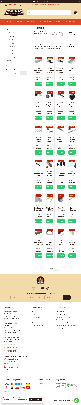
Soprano (49, 68)
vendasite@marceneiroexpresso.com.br (47, 4)
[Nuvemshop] (62, 401)
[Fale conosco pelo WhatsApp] (76, 400)
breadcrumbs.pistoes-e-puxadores (40, 34)
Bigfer (61, 102)
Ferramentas (30, 22)
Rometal (38, 102)
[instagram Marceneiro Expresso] (33, 288)
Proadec (49, 171)
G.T (61, 171)
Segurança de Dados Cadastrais (66, 323)
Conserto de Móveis (45, 22)
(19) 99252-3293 (12, 4)
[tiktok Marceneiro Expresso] (47, 288)
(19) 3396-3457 (26, 4)
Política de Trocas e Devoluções (66, 325)
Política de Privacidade (63, 317)
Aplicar (23, 73)
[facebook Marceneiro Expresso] (38, 288)
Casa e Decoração (70, 22)
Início (35, 31)
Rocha (49, 102)
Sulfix (49, 205)
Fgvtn (38, 68)
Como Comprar (61, 328)
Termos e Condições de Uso (65, 320)
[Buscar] (68, 13)
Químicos (58, 22)
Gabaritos (9, 22)
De (6, 69)
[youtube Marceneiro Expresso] (42, 288)
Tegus (61, 205)
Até (14, 69)
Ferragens (19, 22)
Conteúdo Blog (60, 314)
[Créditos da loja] (73, 400)
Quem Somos (60, 311)
